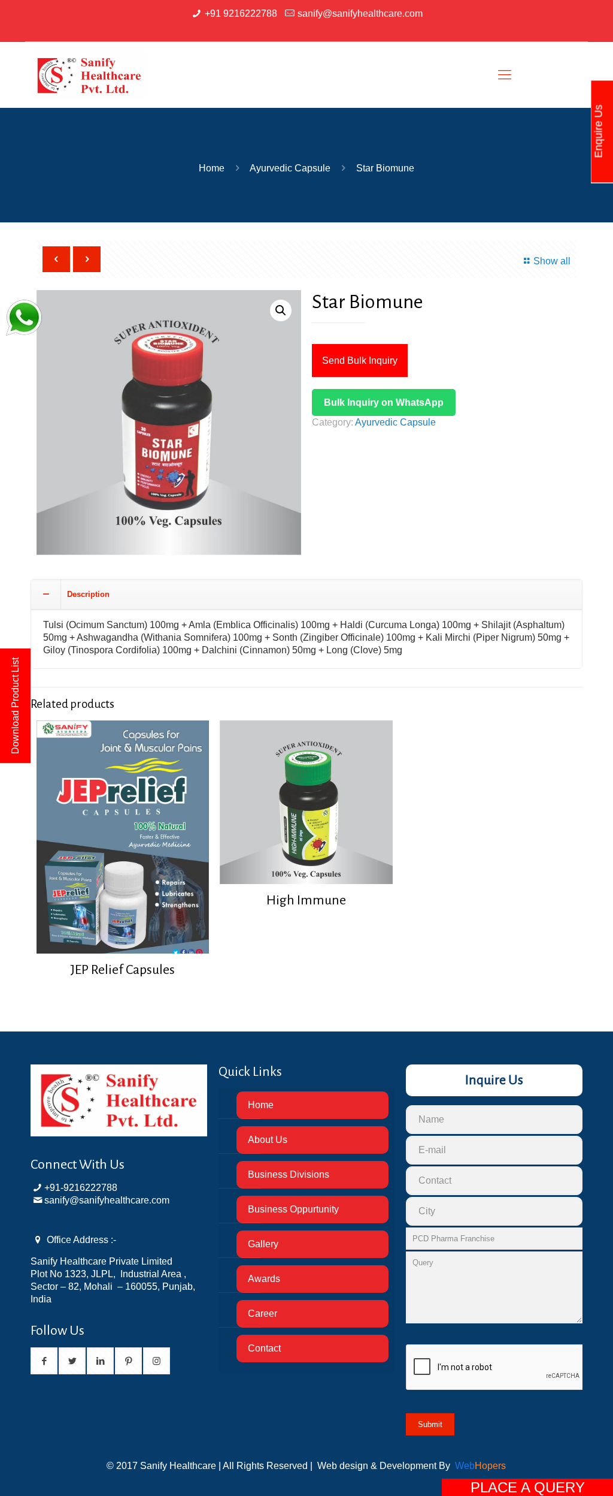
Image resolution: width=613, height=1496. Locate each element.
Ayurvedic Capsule (290, 168)
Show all (551, 261)
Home (211, 168)
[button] (281, 310)
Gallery (263, 1244)
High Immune (306, 900)
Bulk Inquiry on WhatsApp (384, 402)
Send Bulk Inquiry (359, 360)
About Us (267, 1140)
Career (262, 1313)
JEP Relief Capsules (122, 970)
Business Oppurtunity (293, 1209)
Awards (264, 1279)
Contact (264, 1348)
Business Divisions (288, 1174)
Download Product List (15, 705)
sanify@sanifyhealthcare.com (360, 13)
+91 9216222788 (241, 13)
